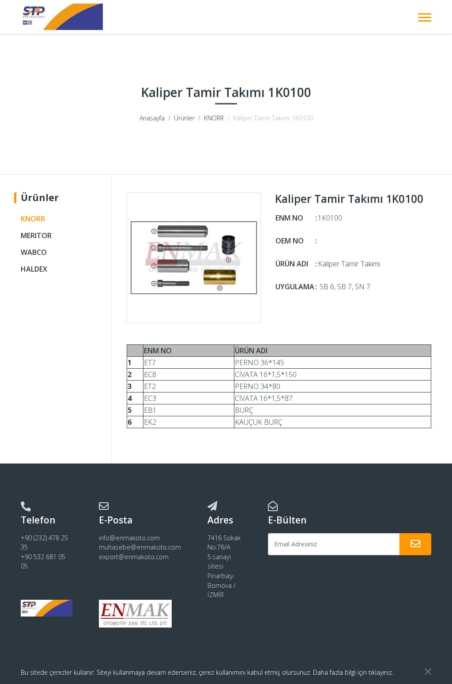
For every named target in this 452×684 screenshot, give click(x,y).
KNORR (214, 118)
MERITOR (36, 235)
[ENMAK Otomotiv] (62, 17)
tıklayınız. (381, 672)
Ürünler (184, 118)
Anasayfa (152, 118)
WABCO (34, 252)
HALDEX (34, 269)
